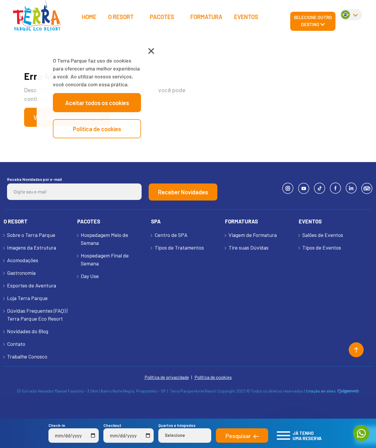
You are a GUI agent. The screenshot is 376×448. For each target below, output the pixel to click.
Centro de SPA (171, 235)
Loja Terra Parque (27, 298)
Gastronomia (21, 273)
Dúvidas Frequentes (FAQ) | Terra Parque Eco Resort (37, 314)
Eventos (246, 16)
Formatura (206, 16)
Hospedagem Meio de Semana (104, 239)
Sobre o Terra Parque (31, 235)
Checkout (112, 425)
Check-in (56, 425)
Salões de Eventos (322, 235)
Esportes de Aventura (31, 285)
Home (89, 16)
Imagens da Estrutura (31, 247)
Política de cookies (213, 377)
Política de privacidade (167, 377)
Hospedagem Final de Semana (105, 259)
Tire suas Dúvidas (248, 247)
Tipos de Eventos (321, 247)
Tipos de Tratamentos (179, 247)
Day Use (90, 276)
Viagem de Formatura (253, 235)
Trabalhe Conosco (27, 356)
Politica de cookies (97, 128)
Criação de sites (320, 390)
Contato (16, 344)
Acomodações (22, 260)
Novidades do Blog (27, 331)
